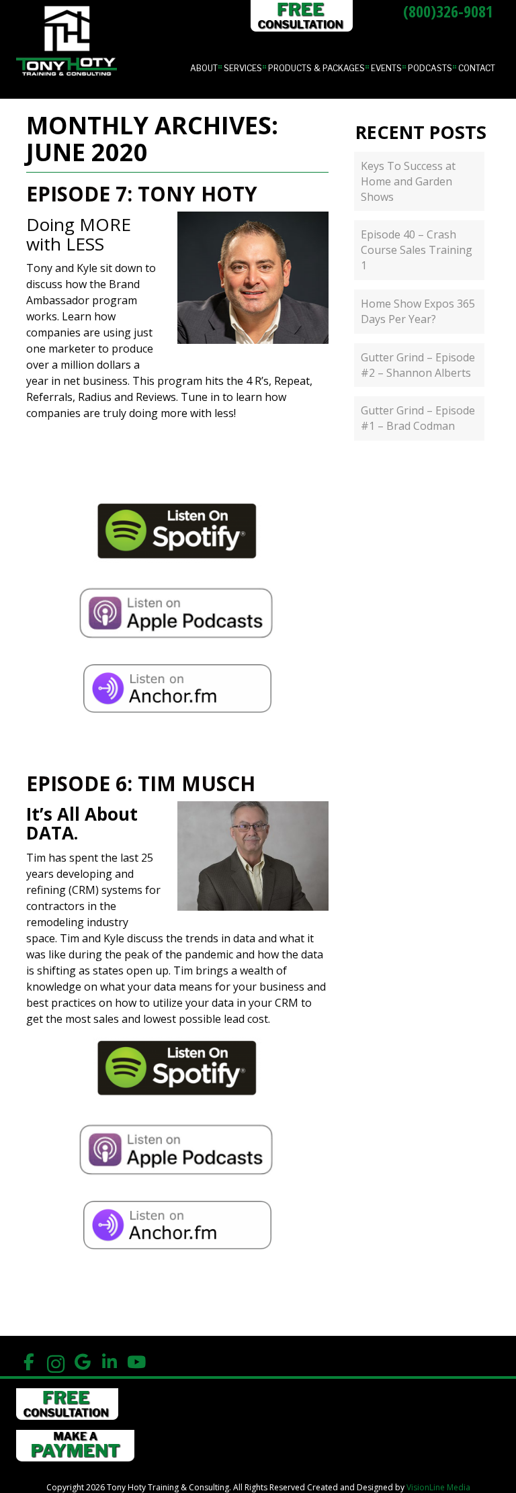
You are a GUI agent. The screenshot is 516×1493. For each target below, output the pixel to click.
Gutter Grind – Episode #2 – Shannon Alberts (418, 365)
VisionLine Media (438, 1487)
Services (243, 68)
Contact (476, 68)
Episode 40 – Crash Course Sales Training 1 (416, 250)
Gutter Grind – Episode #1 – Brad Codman (418, 418)
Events (386, 68)
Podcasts (430, 68)
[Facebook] (28, 1362)
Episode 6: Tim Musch (140, 783)
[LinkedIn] (109, 1362)
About (204, 68)
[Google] (82, 1362)
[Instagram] (55, 1362)
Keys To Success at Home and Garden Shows (408, 181)
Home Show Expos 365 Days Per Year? (418, 311)
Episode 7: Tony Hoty (141, 194)
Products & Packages (316, 68)
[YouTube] (136, 1362)
